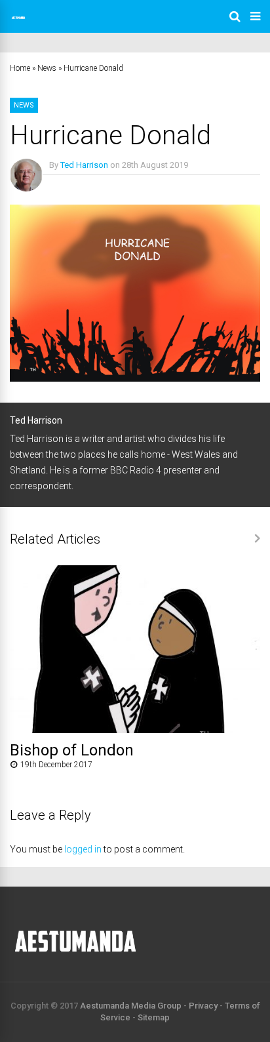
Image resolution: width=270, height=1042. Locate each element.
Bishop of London (72, 750)
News (46, 68)
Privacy (203, 1006)
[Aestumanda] (18, 23)
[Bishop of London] (135, 729)
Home (20, 68)
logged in (83, 849)
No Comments (76, 184)
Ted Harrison (84, 165)
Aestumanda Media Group (131, 1006)
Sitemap (154, 1017)
